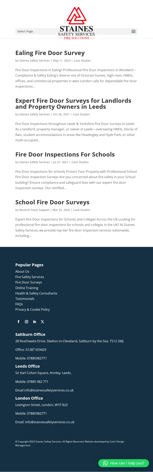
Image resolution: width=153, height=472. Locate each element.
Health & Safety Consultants (36, 293)
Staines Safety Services (34, 60)
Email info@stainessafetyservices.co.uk (44, 390)
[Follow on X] (42, 321)
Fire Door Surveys (28, 282)
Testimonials (24, 298)
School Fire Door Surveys (52, 202)
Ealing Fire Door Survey (50, 53)
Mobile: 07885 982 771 (31, 381)
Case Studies (82, 60)
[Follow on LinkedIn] (34, 321)
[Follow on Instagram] (26, 321)
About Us (22, 271)
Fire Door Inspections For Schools (65, 154)
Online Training (26, 288)
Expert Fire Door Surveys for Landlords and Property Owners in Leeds (73, 103)
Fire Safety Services (29, 277)
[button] (123, 463)
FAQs (19, 304)
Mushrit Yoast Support (34, 210)
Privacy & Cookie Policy (32, 309)
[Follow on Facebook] (18, 321)
